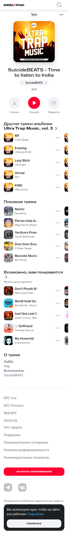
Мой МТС (10, 413)
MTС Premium (13, 405)
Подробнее (36, 514)
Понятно (34, 523)
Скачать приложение (34, 471)
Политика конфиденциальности (26, 450)
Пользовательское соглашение (26, 442)
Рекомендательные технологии (26, 457)
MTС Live (10, 398)
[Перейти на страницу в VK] (22, 487)
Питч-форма (13, 427)
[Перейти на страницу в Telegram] (8, 487)
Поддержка (12, 435)
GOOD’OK (10, 420)
